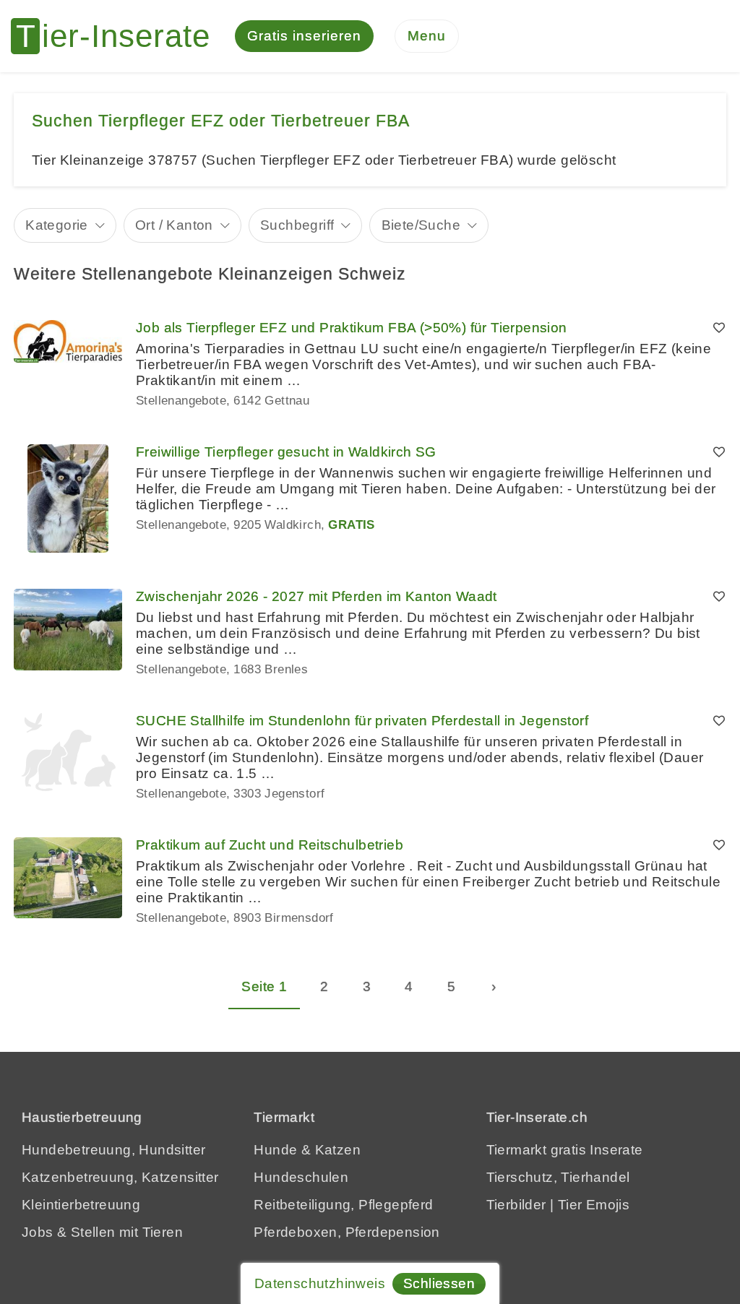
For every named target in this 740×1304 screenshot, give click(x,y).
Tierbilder (516, 1204)
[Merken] (719, 328)
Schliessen (439, 1283)
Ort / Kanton (174, 225)
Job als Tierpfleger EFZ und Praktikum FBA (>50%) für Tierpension (351, 327)
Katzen (338, 1149)
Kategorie (56, 225)
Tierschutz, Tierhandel (558, 1177)
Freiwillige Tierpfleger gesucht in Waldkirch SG (286, 451)
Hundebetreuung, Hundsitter (113, 1149)
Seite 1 (264, 986)
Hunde (275, 1149)
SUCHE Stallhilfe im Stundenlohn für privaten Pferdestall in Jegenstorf (362, 720)
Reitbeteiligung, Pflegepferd (343, 1204)
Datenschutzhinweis (319, 1283)
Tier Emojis (593, 1204)
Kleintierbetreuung (81, 1204)
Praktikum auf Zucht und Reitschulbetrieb (269, 844)
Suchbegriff (297, 225)
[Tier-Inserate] (119, 36)
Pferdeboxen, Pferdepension (346, 1232)
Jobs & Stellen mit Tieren (102, 1232)
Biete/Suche (421, 225)
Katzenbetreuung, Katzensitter (120, 1177)
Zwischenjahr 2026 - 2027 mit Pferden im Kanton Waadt (316, 596)
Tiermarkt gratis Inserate (564, 1149)
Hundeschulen (301, 1177)
